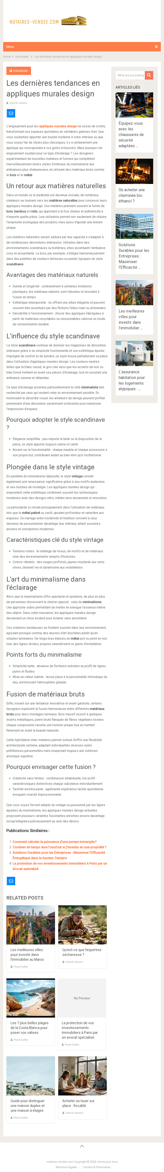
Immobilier (20, 71)
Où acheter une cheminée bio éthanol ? (132, 195)
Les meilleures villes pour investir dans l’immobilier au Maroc (27, 955)
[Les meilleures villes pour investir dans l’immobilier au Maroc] (30, 924)
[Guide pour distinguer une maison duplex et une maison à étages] (30, 1075)
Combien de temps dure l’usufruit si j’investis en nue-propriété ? (59, 847)
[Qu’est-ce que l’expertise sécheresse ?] (82, 924)
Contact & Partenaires (97, 1167)
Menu (10, 47)
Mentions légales (66, 1167)
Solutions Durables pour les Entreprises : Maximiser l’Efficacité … (134, 256)
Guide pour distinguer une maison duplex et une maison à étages (28, 1106)
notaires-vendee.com (60, 1161)
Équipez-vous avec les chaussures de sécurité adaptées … (131, 134)
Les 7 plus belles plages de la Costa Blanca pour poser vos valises (30, 1028)
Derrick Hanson (18, 102)
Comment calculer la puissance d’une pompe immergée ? (55, 842)
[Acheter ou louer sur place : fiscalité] (82, 1075)
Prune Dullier (21, 966)
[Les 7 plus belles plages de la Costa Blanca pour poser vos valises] (30, 998)
